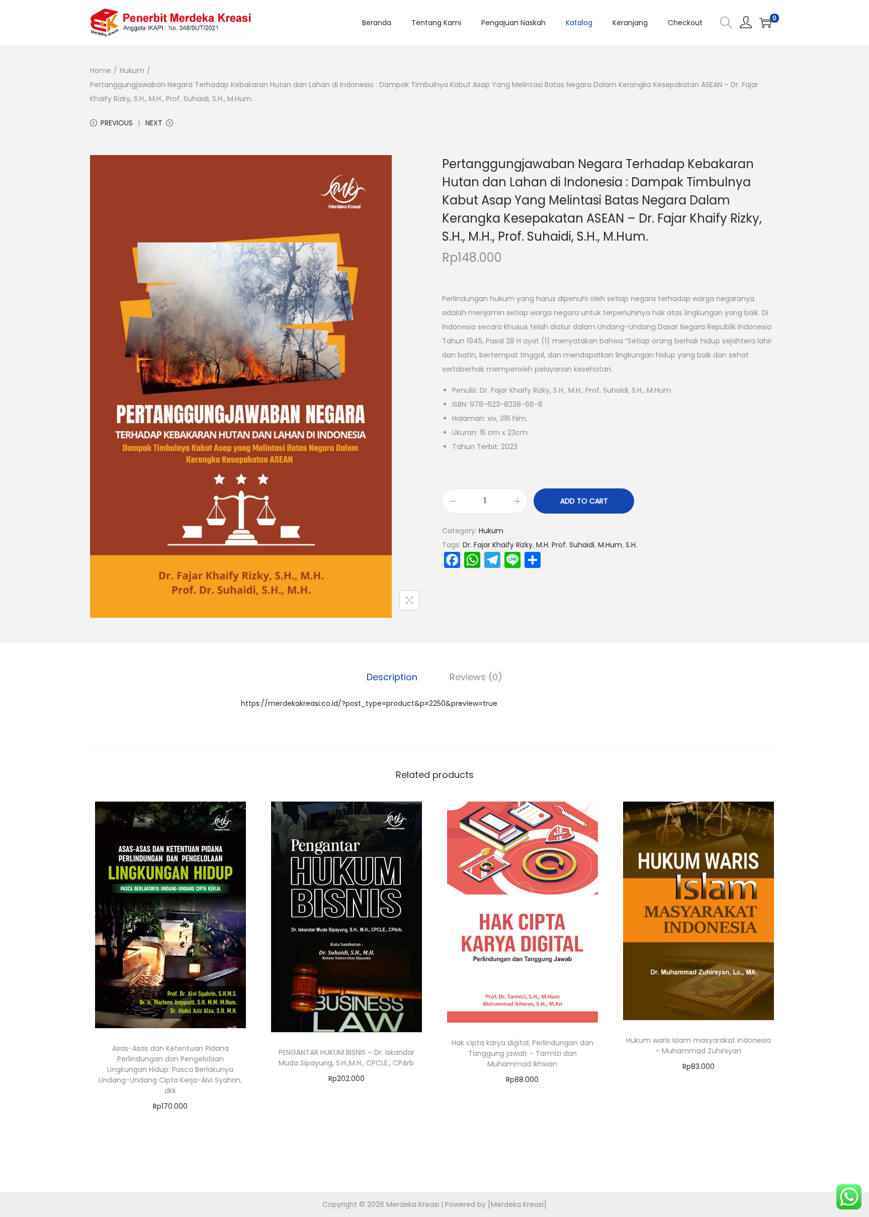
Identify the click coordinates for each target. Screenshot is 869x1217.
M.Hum (610, 545)
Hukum (132, 70)
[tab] (392, 677)
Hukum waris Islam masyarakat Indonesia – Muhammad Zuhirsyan (698, 1045)
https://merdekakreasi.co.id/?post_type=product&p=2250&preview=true (369, 703)
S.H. (631, 545)
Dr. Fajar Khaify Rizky (498, 545)
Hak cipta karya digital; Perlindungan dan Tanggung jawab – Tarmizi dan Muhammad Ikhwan (522, 1053)
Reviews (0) (476, 677)
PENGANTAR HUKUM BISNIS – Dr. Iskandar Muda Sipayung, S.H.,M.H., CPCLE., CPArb (346, 1057)
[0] (765, 23)
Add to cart (584, 501)
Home (100, 70)
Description (392, 677)
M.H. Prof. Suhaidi (565, 545)
